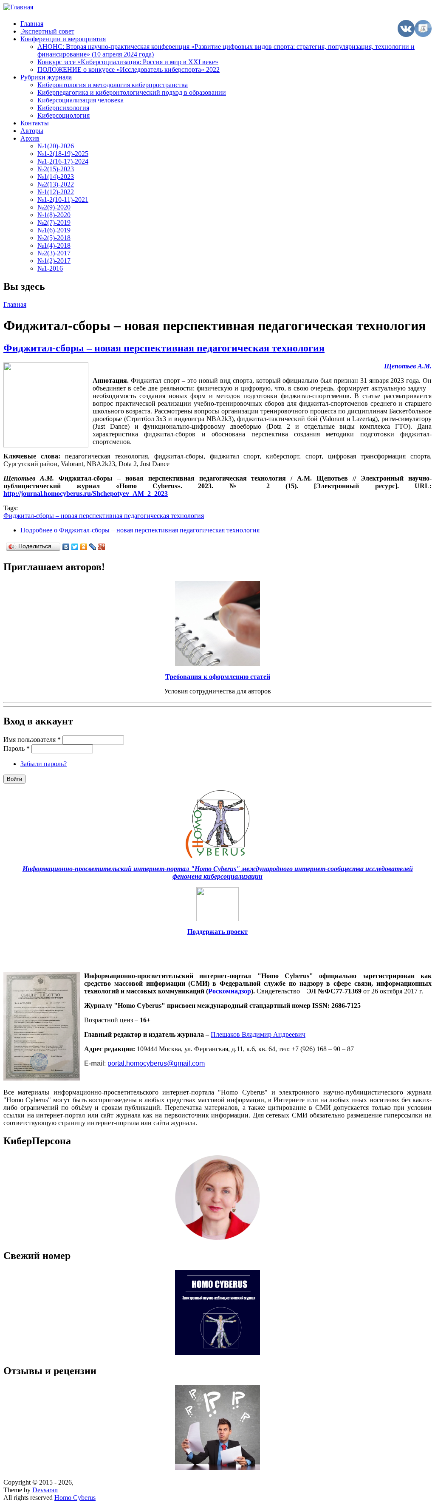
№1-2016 (50, 268)
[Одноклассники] (83, 546)
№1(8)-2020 (54, 214)
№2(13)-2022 (55, 184)
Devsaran (45, 1490)
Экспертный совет (47, 31)
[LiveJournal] (92, 546)
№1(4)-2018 (54, 245)
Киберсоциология (63, 115)
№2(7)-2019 (54, 222)
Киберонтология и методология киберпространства (112, 84)
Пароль (16, 748)
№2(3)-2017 (54, 253)
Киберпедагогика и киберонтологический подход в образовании (131, 92)
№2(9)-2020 (54, 207)
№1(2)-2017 (54, 260)
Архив (30, 138)
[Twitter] (75, 546)
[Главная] (18, 7)
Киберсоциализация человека (80, 100)
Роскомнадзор (229, 991)
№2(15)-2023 (55, 169)
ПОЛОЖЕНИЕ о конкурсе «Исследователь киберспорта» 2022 (128, 69)
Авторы (31, 130)
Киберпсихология (63, 107)
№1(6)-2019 (54, 230)
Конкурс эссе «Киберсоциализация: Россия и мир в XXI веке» (127, 61)
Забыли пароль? (43, 763)
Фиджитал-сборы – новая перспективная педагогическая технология (164, 348)
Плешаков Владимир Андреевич (258, 1034)
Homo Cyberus (75, 1497)
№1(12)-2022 (55, 191)
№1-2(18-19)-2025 (62, 153)
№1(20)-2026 (55, 146)
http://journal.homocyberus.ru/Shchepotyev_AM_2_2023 (85, 493)
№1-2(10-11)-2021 (62, 199)
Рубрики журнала (46, 77)
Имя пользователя (32, 739)
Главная (31, 23)
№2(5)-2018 (54, 237)
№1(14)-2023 (55, 176)
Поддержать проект (217, 931)
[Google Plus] (101, 546)
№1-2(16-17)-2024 (62, 161)
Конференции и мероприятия (63, 38)
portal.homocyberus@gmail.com (156, 1063)
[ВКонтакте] (66, 546)
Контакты (34, 123)
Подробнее (140, 530)
